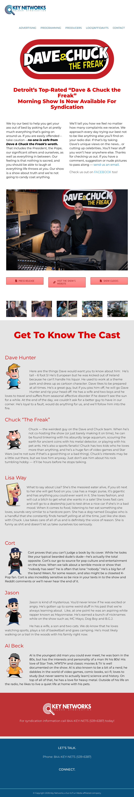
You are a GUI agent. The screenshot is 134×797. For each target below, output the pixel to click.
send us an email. (106, 164)
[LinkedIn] (69, 778)
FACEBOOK (102, 172)
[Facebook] (65, 778)
